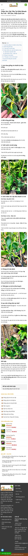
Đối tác (17, 494)
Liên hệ (17, 502)
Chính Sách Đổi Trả (6, 519)
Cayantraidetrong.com (18, 554)
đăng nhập (9, 388)
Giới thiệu (18, 488)
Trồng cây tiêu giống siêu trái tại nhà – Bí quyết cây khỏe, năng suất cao (14, 474)
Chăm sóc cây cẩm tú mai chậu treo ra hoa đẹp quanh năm (14, 470)
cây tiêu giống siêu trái (10, 377)
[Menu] (2, 4)
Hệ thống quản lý (20, 497)
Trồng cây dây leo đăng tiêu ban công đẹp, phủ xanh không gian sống (14, 457)
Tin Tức (2, 9)
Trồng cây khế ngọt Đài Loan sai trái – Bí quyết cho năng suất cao (14, 461)
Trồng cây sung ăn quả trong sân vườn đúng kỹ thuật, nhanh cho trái (14, 466)
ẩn (7, 43)
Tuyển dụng (19, 499)
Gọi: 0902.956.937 (6, 553)
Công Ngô (14, 15)
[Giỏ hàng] (26, 5)
